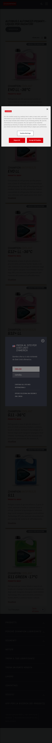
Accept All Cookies (35, 140)
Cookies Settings (25, 133)
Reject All (17, 140)
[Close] (47, 109)
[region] (26, 126)
